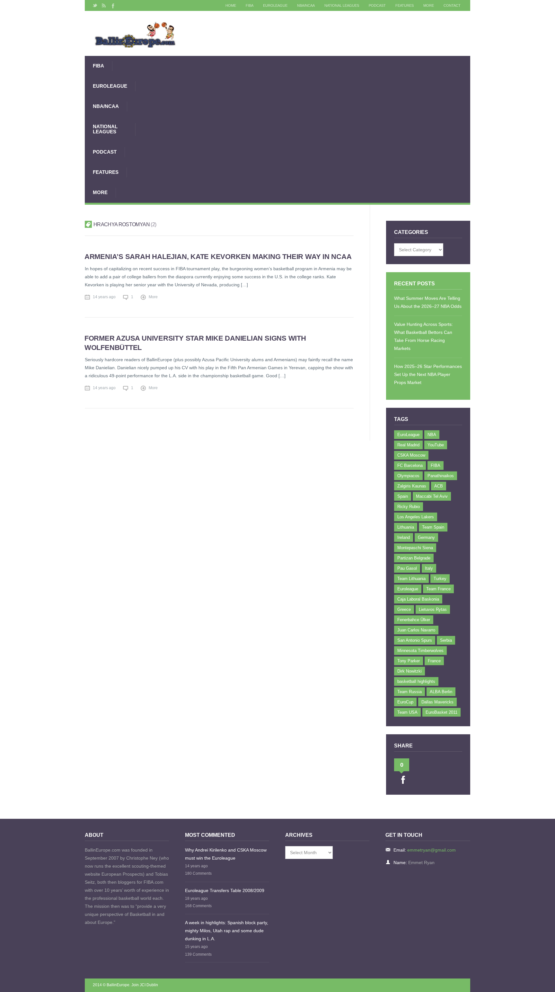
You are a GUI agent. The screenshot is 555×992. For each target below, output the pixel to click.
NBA (431, 434)
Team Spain (433, 527)
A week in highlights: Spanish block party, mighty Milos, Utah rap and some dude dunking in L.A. (226, 930)
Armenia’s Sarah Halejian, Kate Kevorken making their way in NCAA (218, 257)
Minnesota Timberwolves (420, 650)
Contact (452, 5)
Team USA (407, 712)
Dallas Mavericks (437, 702)
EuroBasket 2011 (441, 712)
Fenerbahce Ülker (413, 619)
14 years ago (104, 297)
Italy (429, 568)
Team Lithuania (411, 578)
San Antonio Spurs (414, 640)
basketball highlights (416, 681)
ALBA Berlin (441, 691)
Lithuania (405, 527)
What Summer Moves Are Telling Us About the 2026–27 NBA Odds (428, 302)
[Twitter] (95, 5)
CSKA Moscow (411, 455)
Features (404, 5)
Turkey (440, 578)
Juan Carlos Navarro (416, 630)
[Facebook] (112, 5)
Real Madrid (408, 444)
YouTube (435, 444)
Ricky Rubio (408, 506)
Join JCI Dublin (144, 985)
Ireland (403, 537)
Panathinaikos (440, 475)
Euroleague (407, 588)
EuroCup (405, 702)
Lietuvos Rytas (433, 609)
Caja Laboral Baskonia (418, 599)
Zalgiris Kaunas (411, 486)
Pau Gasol (407, 568)
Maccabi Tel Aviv (432, 496)
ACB (438, 486)
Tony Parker (408, 660)
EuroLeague (275, 5)
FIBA (249, 5)
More (428, 5)
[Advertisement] (303, 129)
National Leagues (341, 5)
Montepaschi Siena (415, 547)
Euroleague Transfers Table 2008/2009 (224, 890)
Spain (402, 496)
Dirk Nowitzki (409, 671)
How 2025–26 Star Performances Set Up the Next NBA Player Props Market (428, 374)
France (434, 660)
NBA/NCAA (306, 5)
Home (230, 5)
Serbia (446, 640)
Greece (404, 609)
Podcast (377, 5)
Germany (426, 537)
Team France (438, 588)
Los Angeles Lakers (415, 516)
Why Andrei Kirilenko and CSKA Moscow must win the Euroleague (226, 854)
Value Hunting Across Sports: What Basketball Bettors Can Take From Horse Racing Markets (423, 336)
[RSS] (103, 5)
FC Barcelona (410, 465)
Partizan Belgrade (413, 558)
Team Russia (409, 691)
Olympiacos (408, 475)
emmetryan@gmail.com (431, 850)
